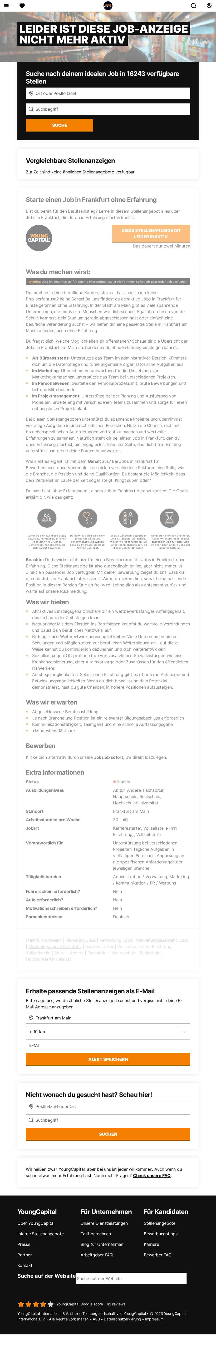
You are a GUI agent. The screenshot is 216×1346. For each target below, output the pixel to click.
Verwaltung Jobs (116, 940)
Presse (23, 1244)
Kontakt (24, 1265)
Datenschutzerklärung (122, 1319)
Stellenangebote (159, 1223)
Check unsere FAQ (152, 1175)
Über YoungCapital (36, 1223)
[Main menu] (6, 6)
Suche (59, 125)
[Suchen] (196, 6)
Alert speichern (108, 1059)
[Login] (209, 6)
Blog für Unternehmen (102, 1244)
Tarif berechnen (96, 1233)
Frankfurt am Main (44, 940)
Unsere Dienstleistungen (104, 1223)
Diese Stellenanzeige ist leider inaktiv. (151, 233)
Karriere (151, 1244)
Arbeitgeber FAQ (97, 1254)
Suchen (108, 1134)
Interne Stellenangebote (40, 1233)
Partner (24, 1254)
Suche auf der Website (46, 1276)
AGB (96, 1319)
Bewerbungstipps (161, 1233)
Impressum (154, 1319)
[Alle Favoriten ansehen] (22, 6)
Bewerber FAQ (157, 1254)
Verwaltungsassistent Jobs (162, 940)
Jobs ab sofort (108, 757)
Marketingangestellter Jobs (55, 946)
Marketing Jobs (80, 940)
